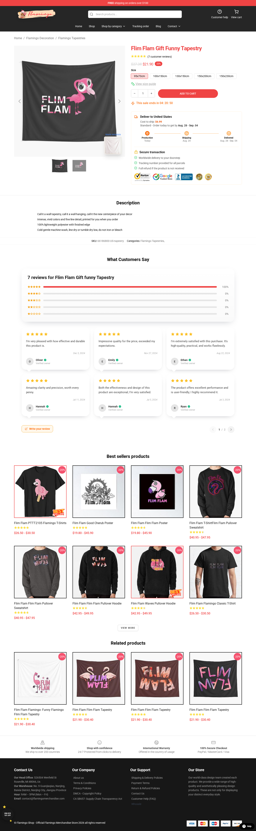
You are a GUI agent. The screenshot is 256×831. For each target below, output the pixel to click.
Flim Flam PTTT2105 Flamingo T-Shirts (40, 523)
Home (18, 38)
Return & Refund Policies (145, 788)
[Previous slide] (20, 101)
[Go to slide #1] (60, 165)
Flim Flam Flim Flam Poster (149, 523)
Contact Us (137, 793)
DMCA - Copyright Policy (87, 793)
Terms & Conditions (84, 783)
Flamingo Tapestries (71, 38)
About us (78, 777)
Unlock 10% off (7, 814)
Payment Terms (140, 783)
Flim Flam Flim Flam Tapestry (92, 710)
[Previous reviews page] (213, 429)
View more (128, 628)
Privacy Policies (82, 788)
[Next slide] (119, 101)
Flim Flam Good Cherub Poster (93, 523)
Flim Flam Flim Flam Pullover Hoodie (97, 603)
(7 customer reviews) (159, 56)
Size (133, 70)
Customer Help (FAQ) (143, 798)
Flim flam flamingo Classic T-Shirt (212, 603)
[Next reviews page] (231, 429)
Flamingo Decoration (40, 38)
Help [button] (249, 826)
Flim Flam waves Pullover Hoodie (153, 603)
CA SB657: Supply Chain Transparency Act (97, 798)
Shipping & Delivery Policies (147, 777)
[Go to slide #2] (79, 165)
